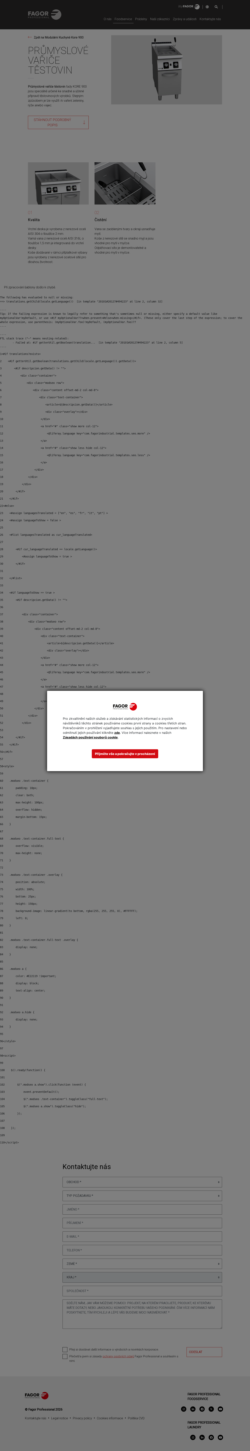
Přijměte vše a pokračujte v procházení (125, 754)
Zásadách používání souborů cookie (90, 737)
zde (117, 733)
